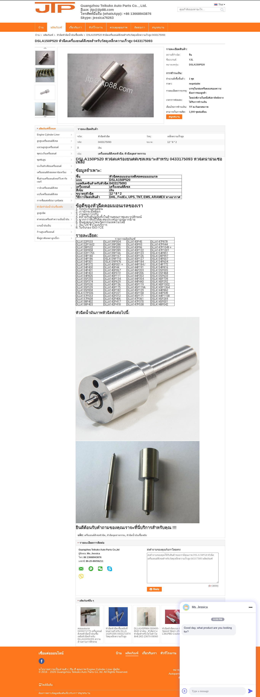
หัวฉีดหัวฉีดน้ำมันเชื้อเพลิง (70, 35)
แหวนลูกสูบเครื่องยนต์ (48, 147)
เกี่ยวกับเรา (75, 27)
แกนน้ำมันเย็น (44, 225)
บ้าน (41, 27)
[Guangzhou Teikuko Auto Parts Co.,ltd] (56, 7)
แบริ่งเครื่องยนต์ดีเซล (47, 194)
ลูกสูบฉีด (41, 213)
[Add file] (184, 691)
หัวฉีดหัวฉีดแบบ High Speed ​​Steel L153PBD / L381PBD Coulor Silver (174, 631)
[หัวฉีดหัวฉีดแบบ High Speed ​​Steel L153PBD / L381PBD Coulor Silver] (174, 616)
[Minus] (250, 607)
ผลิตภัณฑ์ (56, 27)
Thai (221, 4)
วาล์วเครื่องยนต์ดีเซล (47, 188)
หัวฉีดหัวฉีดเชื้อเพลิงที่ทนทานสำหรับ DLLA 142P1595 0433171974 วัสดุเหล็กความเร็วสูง (118, 632)
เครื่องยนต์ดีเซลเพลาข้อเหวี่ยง (51, 172)
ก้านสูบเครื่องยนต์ (45, 232)
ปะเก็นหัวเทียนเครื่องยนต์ (49, 166)
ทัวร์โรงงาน (96, 27)
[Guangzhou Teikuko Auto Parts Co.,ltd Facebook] (41, 661)
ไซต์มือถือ (47, 684)
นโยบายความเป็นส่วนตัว (53, 669)
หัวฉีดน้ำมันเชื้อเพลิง (137, 535)
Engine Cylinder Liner (48, 134)
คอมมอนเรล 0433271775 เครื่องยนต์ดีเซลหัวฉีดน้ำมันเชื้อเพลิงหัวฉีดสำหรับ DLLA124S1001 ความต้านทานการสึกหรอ (90, 635)
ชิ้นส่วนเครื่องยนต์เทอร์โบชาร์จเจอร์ (52, 180)
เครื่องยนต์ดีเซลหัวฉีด (94, 535)
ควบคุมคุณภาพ (118, 27)
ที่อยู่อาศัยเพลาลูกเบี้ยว (48, 238)
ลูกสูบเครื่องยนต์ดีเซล (47, 141)
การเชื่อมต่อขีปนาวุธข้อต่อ (50, 200)
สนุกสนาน (158, 27)
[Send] (250, 691)
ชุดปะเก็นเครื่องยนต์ (47, 153)
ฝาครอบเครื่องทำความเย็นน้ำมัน (53, 219)
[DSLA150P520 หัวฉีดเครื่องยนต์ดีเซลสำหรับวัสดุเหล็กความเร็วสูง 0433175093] (45, 58)
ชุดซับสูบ (41, 160)
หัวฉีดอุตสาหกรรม (116, 535)
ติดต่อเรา (139, 27)
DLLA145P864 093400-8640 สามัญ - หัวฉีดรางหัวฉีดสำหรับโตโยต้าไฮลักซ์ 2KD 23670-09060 (146, 632)
